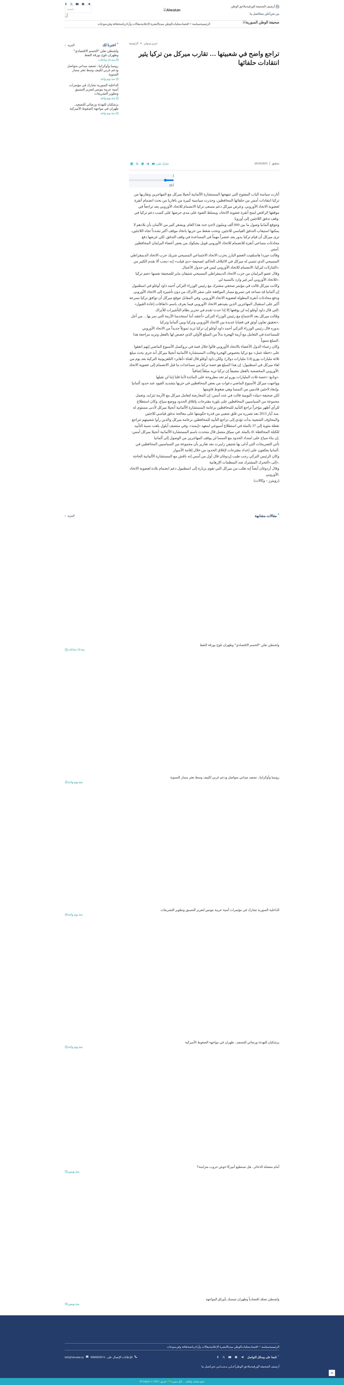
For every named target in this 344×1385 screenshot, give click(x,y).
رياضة (122, 23)
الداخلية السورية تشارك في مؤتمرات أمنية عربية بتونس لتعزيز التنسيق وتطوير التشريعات (93, 89)
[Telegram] (147, 164)
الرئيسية (205, 23)
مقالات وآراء (133, 23)
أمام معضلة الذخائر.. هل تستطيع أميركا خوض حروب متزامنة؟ (238, 1167)
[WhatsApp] (142, 164)
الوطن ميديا (165, 23)
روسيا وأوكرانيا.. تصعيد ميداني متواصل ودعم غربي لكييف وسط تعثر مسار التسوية (92, 70)
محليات (176, 23)
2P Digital (145, 1381)
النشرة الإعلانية (150, 23)
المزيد (71, 45)
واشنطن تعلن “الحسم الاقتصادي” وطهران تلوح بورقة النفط (239, 645)
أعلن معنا (264, 13)
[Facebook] (131, 164)
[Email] (153, 164)
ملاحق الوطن (239, 6)
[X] (137, 164)
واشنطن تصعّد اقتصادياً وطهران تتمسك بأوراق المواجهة (242, 1299)
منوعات (102, 23)
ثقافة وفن (113, 23)
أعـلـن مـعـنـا (227, 1366)
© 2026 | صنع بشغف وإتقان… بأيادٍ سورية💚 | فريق (177, 1381)
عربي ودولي (150, 43)
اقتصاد (185, 23)
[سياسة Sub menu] (190, 23)
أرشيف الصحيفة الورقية (261, 6)
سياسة (196, 23)
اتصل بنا (254, 13)
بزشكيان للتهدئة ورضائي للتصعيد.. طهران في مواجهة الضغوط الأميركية (232, 1042)
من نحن (274, 13)
